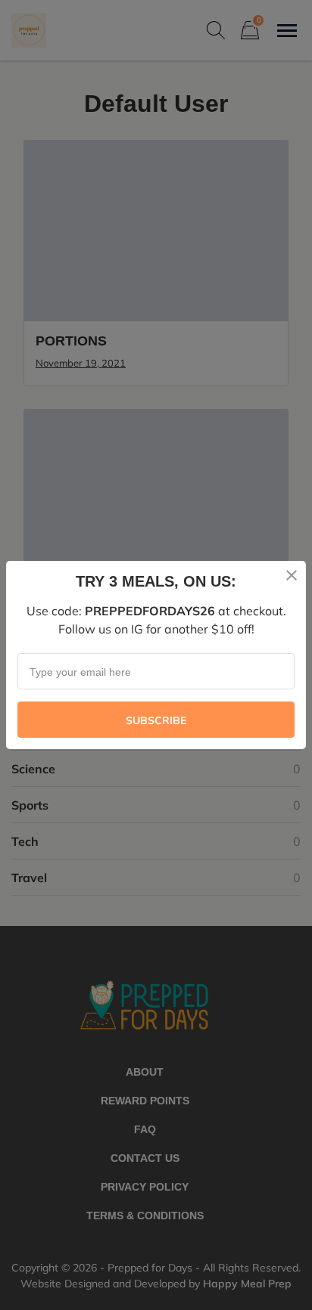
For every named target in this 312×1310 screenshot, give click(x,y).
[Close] (291, 575)
